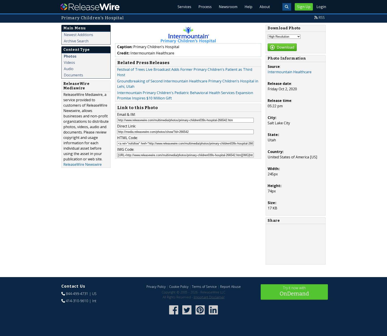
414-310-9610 (77, 300)
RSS (321, 17)
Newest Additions (78, 34)
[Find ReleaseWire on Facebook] (174, 315)
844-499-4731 (77, 293)
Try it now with (294, 291)
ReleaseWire (90, 6)
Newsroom (228, 6)
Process (205, 6)
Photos (70, 56)
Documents (73, 75)
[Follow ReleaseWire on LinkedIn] (213, 315)
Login (321, 6)
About (265, 6)
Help (248, 6)
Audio (68, 68)
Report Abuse (230, 286)
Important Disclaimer (209, 297)
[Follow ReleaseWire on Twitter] (187, 315)
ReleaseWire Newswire (82, 164)
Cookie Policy (179, 286)
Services (184, 6)
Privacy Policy (156, 286)
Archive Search (76, 41)
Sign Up (303, 6)
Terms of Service (204, 286)
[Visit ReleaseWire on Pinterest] (200, 315)
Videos (69, 62)
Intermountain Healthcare (290, 71)
